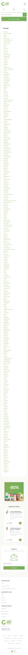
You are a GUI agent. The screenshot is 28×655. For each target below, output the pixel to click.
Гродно (5, 403)
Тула (5, 306)
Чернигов (6, 367)
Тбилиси (6, 408)
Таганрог (6, 246)
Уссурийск (6, 184)
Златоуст (6, 195)
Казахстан (6, 640)
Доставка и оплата (5, 586)
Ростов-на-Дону (7, 350)
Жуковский (6, 105)
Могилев (6, 406)
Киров (5, 304)
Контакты (3, 599)
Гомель (5, 402)
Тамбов (5, 257)
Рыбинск (6, 212)
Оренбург (6, 320)
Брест (5, 398)
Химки (5, 216)
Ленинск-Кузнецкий (8, 100)
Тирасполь (6, 457)
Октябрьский (7, 124)
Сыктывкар (6, 231)
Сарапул (6, 98)
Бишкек (6, 437)
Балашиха (6, 223)
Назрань (6, 64)
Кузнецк (6, 51)
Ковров (5, 169)
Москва (5, 31)
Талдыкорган (7, 428)
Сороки (5, 455)
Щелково (6, 127)
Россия (4, 635)
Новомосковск (7, 156)
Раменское (6, 75)
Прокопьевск (7, 220)
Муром (5, 135)
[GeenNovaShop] (5, 4)
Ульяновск (6, 333)
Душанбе (6, 460)
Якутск (5, 252)
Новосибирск (7, 361)
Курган (5, 278)
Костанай (6, 419)
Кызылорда (6, 421)
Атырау (5, 413)
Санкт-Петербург (8, 33)
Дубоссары (6, 447)
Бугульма (6, 53)
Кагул (5, 449)
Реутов (5, 44)
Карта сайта (4, 602)
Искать (25, 15)
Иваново (6, 294)
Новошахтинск (7, 132)
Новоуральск (7, 57)
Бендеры (6, 445)
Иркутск (6, 327)
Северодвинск (7, 208)
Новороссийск (7, 239)
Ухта (5, 90)
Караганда (6, 416)
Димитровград (7, 148)
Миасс (5, 178)
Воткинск (6, 95)
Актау (5, 410)
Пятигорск (6, 165)
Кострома (6, 251)
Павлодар (6, 424)
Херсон (5, 372)
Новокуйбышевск (8, 119)
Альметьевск (7, 171)
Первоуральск (7, 176)
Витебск (6, 400)
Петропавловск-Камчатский (10, 200)
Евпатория (6, 114)
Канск (5, 66)
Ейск (5, 46)
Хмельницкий (7, 371)
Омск (5, 354)
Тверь (5, 290)
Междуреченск (7, 101)
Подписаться (14, 567)
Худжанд (6, 463)
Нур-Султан (6, 423)
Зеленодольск (7, 79)
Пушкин (6, 62)
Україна (9, 635)
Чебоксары (6, 303)
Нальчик (6, 234)
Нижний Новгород (8, 358)
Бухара (5, 465)
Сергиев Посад (7, 130)
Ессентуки (6, 96)
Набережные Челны (8, 309)
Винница (6, 397)
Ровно (5, 379)
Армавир (6, 207)
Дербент (6, 142)
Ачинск (5, 122)
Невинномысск (7, 139)
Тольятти (6, 337)
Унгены (5, 458)
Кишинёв (6, 450)
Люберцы (6, 191)
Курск (5, 298)
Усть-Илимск (7, 43)
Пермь (5, 345)
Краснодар (6, 338)
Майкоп (6, 166)
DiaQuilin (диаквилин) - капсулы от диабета (16, 528)
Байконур (6, 415)
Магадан (6, 72)
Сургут (5, 262)
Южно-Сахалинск (8, 202)
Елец (5, 117)
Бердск (5, 87)
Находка (6, 186)
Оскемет (6, 434)
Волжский (6, 268)
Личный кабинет (5, 611)
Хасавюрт (6, 158)
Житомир (6, 392)
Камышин (6, 140)
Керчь (5, 174)
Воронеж (6, 341)
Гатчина (6, 61)
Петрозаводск (7, 247)
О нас (2, 583)
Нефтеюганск (7, 150)
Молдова (20, 640)
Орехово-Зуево (7, 143)
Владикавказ (7, 265)
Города (2, 597)
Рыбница (6, 453)
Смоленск (6, 275)
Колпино (6, 161)
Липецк (5, 307)
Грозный (6, 254)
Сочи (5, 280)
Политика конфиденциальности (8, 588)
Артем (5, 103)
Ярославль (6, 328)
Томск (5, 314)
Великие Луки (7, 85)
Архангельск (7, 283)
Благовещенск (7, 221)
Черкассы (6, 369)
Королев (6, 204)
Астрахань (6, 312)
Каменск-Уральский (8, 194)
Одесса (5, 382)
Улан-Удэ (6, 291)
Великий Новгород (8, 225)
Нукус (5, 468)
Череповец (6, 267)
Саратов (6, 340)
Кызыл (5, 126)
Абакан (5, 35)
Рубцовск (6, 173)
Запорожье (6, 389)
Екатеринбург (7, 359)
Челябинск (6, 351)
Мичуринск (6, 83)
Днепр (5, 393)
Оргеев (5, 452)
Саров (5, 59)
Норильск (6, 197)
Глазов (5, 70)
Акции (2, 594)
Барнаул (6, 332)
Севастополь (7, 296)
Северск (6, 121)
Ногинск (6, 93)
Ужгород (6, 390)
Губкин (5, 49)
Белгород (6, 285)
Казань (5, 353)
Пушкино (6, 106)
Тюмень (5, 325)
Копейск (6, 160)
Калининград (7, 301)
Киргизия (13, 640)
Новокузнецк (7, 319)
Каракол (6, 440)
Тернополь (6, 376)
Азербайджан (7, 638)
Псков (5, 215)
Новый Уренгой (7, 111)
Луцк (5, 395)
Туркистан (6, 431)
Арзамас (6, 116)
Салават (6, 181)
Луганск (6, 385)
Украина (15, 635)
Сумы (5, 377)
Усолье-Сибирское (8, 40)
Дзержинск (6, 238)
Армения (14, 638)
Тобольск (6, 92)
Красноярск (6, 343)
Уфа (5, 348)
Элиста (5, 108)
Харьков (6, 374)
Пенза (5, 311)
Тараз (5, 429)
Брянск (5, 299)
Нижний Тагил (7, 286)
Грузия (20, 638)
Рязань (5, 316)
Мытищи (6, 192)
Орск (5, 233)
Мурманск (6, 264)
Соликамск (6, 77)
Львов (5, 364)
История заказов (5, 613)
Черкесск (6, 145)
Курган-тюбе (7, 462)
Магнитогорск (7, 293)
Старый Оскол (7, 226)
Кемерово (6, 317)
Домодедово (7, 74)
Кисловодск (6, 155)
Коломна (6, 168)
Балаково (6, 210)
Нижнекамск (7, 229)
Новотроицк (7, 80)
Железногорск (7, 41)
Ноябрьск (6, 129)
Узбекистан (18, 643)
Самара (5, 356)
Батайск (6, 134)
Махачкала (6, 324)
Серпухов (6, 153)
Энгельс (6, 213)
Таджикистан (10, 643)
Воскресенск (7, 56)
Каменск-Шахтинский (9, 69)
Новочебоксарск (7, 152)
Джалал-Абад (7, 439)
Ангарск (6, 228)
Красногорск (7, 137)
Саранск (6, 259)
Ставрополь (6, 288)
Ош (5, 442)
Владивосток (7, 330)
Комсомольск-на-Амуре (9, 249)
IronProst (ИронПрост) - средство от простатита (16, 512)
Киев (5, 387)
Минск (5, 405)
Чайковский (6, 38)
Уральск (6, 432)
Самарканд (6, 470)
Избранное (3, 608)
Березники (6, 182)
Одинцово (6, 163)
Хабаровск (6, 322)
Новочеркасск (7, 187)
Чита (5, 272)
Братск (5, 241)
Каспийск (6, 109)
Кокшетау (6, 418)
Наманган (6, 466)
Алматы (6, 411)
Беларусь (21, 635)
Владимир (6, 281)
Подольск (6, 205)
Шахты (5, 236)
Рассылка (3, 616)
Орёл (5, 270)
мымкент (6, 436)
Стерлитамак (7, 255)
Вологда (6, 260)
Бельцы (5, 444)
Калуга (5, 273)
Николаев (6, 384)
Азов (5, 36)
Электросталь (7, 179)
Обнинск (6, 113)
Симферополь (7, 277)
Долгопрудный (7, 54)
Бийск (5, 218)
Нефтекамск (7, 147)
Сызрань (6, 199)
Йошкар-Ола (7, 242)
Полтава (6, 380)
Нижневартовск (7, 244)
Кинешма (6, 48)
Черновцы (6, 366)
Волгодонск (6, 189)
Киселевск (6, 82)
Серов (5, 88)
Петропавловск (7, 426)
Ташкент (6, 471)
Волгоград (6, 346)
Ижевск (6, 335)
